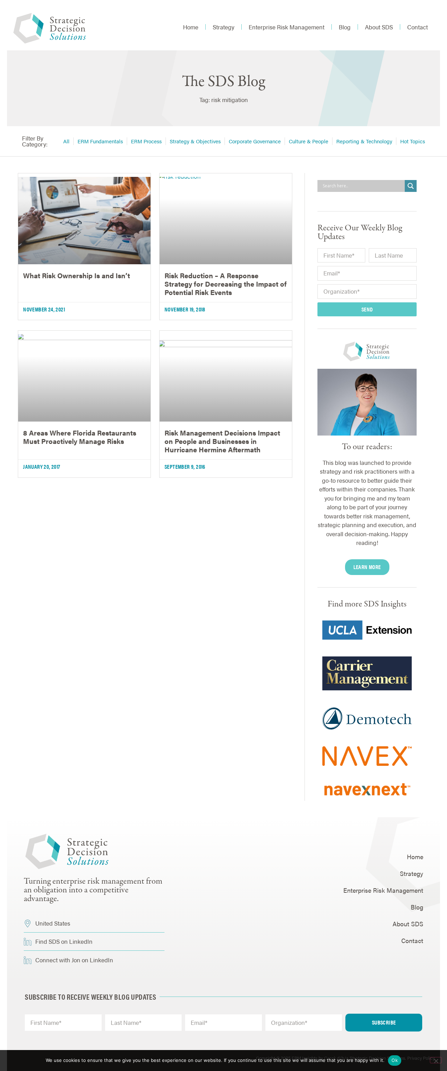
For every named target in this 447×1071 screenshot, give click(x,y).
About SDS (379, 27)
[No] (436, 1060)
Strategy (223, 27)
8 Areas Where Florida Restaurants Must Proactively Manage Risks (79, 436)
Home (190, 27)
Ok (394, 1060)
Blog (345, 27)
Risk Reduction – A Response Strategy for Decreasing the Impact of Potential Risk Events (225, 283)
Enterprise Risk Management (286, 27)
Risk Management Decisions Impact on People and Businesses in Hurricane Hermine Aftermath (222, 440)
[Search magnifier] (411, 186)
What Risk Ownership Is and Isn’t (76, 275)
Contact (417, 27)
